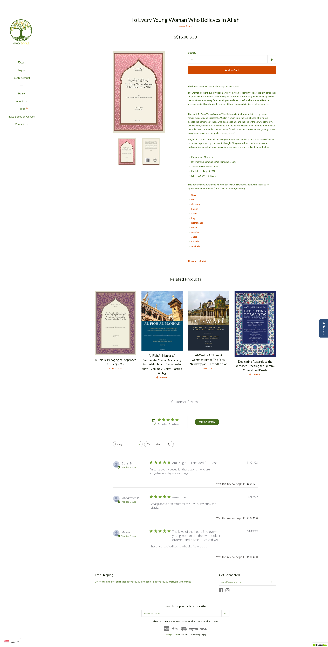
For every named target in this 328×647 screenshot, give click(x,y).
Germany (195, 204)
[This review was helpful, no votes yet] (248, 484)
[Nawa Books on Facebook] (221, 591)
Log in (21, 70)
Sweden (195, 232)
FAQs (215, 621)
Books (21, 108)
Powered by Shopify (198, 634)
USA (193, 195)
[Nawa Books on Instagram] (228, 591)
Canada (195, 241)
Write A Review (207, 421)
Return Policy (204, 621)
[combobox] (127, 444)
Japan (194, 237)
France (194, 209)
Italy (193, 218)
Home (21, 93)
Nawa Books (185, 26)
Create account (21, 77)
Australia (195, 246)
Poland (194, 227)
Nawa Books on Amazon (21, 116)
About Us (21, 101)
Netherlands (197, 223)
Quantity (192, 52)
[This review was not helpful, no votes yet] (254, 518)
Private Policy (188, 621)
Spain (194, 213)
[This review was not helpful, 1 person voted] (254, 484)
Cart (22, 62)
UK (192, 199)
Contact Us (21, 124)
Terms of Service (172, 621)
